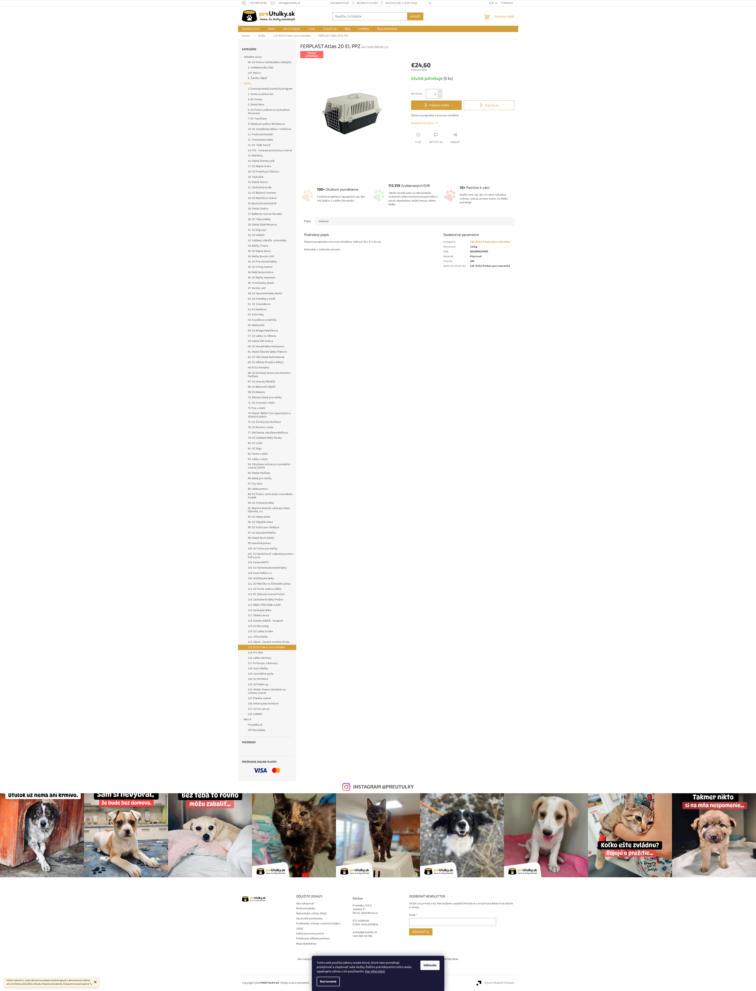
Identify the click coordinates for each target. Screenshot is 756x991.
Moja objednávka (306, 944)
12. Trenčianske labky (260, 140)
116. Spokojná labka (259, 610)
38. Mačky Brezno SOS (261, 256)
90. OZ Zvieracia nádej (261, 503)
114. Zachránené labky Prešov (265, 600)
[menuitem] (251, 29)
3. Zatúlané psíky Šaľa (260, 68)
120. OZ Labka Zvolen (260, 631)
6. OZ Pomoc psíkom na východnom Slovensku (269, 111)
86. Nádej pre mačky (260, 478)
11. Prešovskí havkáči (260, 134)
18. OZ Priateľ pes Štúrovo (263, 172)
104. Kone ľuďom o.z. (260, 573)
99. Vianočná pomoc (259, 543)
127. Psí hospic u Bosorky (263, 663)
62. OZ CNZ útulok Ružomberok (266, 357)
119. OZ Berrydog (258, 626)
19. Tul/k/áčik (255, 177)
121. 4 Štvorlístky (258, 637)
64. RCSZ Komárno (258, 368)
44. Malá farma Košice (260, 272)
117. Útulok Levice (258, 615)
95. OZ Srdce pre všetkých (263, 527)
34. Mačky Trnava (258, 246)
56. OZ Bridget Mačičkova (263, 331)
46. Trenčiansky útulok (261, 283)
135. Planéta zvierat (259, 698)
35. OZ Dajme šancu (259, 251)
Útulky (247, 83)
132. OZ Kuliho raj (258, 684)
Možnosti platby (367, 3)
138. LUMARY (255, 714)
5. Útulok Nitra (256, 105)
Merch (247, 719)
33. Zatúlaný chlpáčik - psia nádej (267, 240)
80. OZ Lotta (255, 443)
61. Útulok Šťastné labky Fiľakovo (267, 352)
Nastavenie (328, 981)
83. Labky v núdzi (258, 459)
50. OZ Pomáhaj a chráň (261, 299)
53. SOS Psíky (256, 315)
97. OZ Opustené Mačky (262, 533)
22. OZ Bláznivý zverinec (262, 193)
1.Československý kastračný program (270, 89)
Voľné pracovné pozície (310, 934)
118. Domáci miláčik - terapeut (265, 621)
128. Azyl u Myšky (258, 668)
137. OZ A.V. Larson (259, 709)
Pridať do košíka (439, 105)
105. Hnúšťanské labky (261, 578)
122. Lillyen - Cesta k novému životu (268, 642)
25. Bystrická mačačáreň (262, 203)
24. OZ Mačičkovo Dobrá (262, 198)
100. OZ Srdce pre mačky (262, 549)
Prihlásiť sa (420, 931)
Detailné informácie (422, 123)
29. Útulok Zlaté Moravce (262, 225)
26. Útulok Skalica (258, 209)
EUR (491, 3)
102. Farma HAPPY (258, 562)
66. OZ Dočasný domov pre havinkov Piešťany (269, 374)
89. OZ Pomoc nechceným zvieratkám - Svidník (271, 496)
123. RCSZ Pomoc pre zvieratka (266, 647)
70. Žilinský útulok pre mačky (265, 397)
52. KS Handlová (257, 309)
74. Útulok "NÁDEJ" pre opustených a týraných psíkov (269, 415)
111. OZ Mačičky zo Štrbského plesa (269, 584)
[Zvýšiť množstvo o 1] (440, 91)
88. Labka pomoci (258, 489)
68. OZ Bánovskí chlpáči (262, 387)
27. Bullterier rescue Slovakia (265, 214)
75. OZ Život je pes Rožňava (264, 422)
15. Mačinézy (255, 156)
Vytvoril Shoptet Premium (499, 983)
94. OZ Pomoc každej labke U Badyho (270, 62)
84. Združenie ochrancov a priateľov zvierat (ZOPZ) (269, 466)
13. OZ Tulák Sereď (259, 145)
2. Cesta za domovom (260, 94)
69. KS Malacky (256, 392)
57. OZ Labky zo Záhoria (262, 336)
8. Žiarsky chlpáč (257, 78)
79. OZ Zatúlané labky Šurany (265, 438)
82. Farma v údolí (257, 454)
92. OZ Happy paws (259, 517)
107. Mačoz (254, 73)
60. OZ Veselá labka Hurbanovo (266, 346)
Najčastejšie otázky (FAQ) (401, 3)
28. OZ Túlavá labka (259, 219)
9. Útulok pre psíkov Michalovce (266, 124)
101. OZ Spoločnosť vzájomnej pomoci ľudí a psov (270, 555)
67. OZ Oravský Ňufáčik (261, 382)
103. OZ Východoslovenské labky (267, 568)
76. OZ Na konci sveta (260, 427)
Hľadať (415, 16)
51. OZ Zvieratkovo (259, 304)
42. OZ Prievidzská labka (262, 262)
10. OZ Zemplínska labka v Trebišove (269, 129)
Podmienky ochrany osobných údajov (318, 924)
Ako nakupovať (339, 3)
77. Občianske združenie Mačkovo (268, 433)
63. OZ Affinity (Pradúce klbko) (265, 362)
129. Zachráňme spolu (261, 674)
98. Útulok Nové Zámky (261, 538)
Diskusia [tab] (323, 221)
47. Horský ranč (257, 288)
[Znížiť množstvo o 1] (440, 96)
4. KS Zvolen (255, 99)
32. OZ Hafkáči (256, 235)
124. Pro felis (255, 653)
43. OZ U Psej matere (260, 267)
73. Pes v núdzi (256, 408)
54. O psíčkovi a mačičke (262, 320)
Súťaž (299, 929)
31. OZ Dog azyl (257, 230)
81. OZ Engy (255, 449)
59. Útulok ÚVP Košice (260, 341)
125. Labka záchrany (259, 658)
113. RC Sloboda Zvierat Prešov (266, 594)
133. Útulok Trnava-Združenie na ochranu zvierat (267, 691)
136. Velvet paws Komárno (263, 704)
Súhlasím (430, 965)
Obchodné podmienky (309, 919)
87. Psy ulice (255, 484)
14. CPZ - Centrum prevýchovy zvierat (270, 150)
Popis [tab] (307, 221)
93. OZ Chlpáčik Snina (260, 522)
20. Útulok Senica (258, 182)
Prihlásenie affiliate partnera (313, 939)
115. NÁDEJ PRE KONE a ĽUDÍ (264, 605)
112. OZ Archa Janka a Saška (264, 589)
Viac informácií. (375, 971)
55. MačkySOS (256, 325)
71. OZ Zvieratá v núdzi (261, 403)
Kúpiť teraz (491, 105)
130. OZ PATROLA (258, 679)
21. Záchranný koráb (260, 187)
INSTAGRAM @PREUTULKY (383, 786)
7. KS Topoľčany (257, 119)
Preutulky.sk (255, 725)
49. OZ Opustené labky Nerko (265, 293)
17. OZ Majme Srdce (259, 166)
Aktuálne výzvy (253, 57)
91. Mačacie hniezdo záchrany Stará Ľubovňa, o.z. (269, 510)
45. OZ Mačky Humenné (261, 278)
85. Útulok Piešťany (259, 473)
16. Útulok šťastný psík (261, 161)
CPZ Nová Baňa (256, 730)
